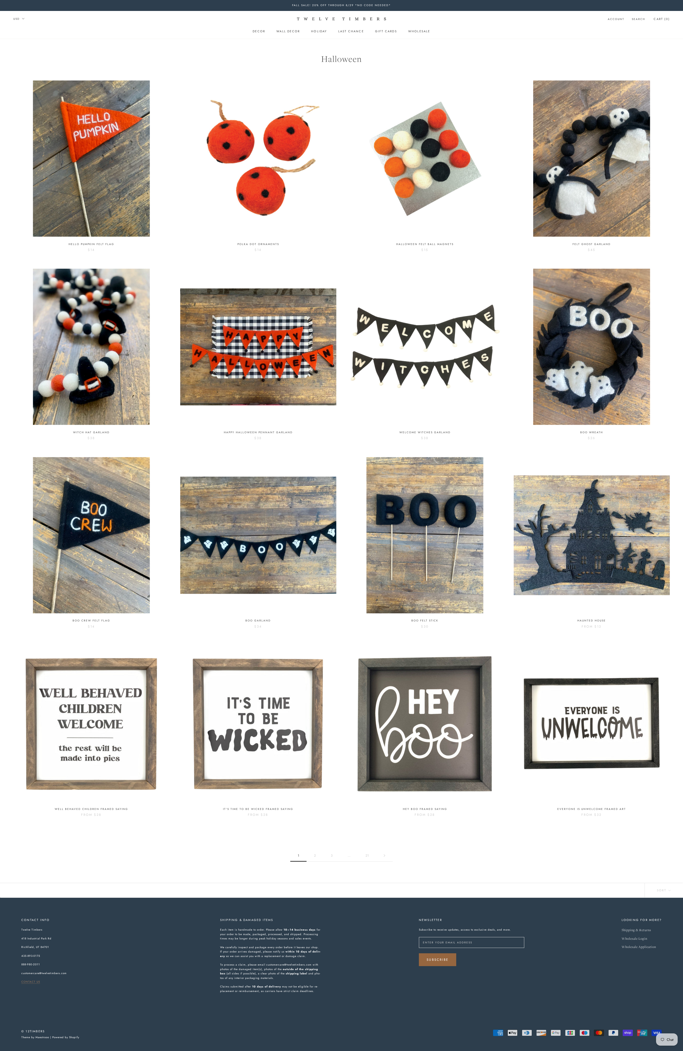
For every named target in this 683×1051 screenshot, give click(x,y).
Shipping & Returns (636, 930)
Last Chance (351, 31)
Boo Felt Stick (424, 621)
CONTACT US (30, 982)
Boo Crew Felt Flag (91, 621)
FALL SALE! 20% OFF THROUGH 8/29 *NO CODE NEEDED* (341, 5)
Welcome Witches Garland (425, 432)
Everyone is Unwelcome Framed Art (591, 809)
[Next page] (384, 856)
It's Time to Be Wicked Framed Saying (258, 809)
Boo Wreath (591, 432)
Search (638, 19)
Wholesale (419, 31)
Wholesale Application (639, 947)
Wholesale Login (634, 938)
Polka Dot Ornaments (258, 244)
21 (367, 855)
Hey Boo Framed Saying (425, 809)
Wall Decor (288, 31)
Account (616, 19)
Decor (259, 31)
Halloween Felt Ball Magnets (425, 244)
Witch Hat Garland (91, 432)
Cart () (662, 19)
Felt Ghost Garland (592, 244)
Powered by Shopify (65, 1037)
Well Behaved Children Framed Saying (91, 809)
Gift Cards (386, 31)
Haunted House (591, 621)
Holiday (319, 31)
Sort (662, 890)
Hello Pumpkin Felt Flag (91, 244)
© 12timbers (33, 1031)
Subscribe (438, 959)
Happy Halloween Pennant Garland (258, 432)
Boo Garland (258, 621)
